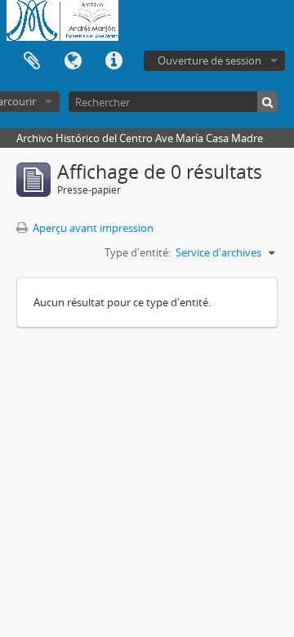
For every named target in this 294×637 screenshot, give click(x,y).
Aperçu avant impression (92, 227)
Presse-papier (31, 61)
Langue (72, 61)
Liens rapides (113, 61)
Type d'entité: (138, 252)
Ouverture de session (209, 60)
